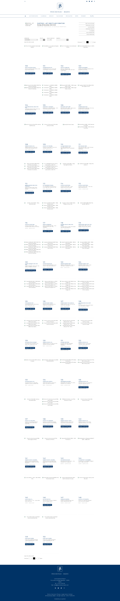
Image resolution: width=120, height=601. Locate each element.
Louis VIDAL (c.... (29, 499)
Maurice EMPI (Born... (48, 303)
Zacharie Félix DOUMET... (31, 342)
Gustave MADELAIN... (47, 263)
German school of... (83, 381)
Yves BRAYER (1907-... (29, 303)
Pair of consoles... (65, 67)
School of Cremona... (48, 420)
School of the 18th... (30, 420)
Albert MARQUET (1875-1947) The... (31, 264)
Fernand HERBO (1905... (83, 263)
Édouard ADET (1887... (66, 106)
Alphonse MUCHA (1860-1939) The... (31, 107)
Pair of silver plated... (30, 67)
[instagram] (89, 1)
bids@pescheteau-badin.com (61, 585)
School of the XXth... (83, 499)
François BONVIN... (65, 499)
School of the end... (48, 146)
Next (94, 42)
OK (44, 39)
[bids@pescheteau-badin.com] (87, 1)
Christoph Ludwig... (48, 381)
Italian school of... (30, 381)
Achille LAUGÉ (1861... (66, 185)
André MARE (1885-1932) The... (85, 224)
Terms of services (51, 594)
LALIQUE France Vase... (66, 146)
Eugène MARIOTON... (83, 106)
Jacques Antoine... (65, 342)
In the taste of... (47, 499)
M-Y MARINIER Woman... (48, 185)
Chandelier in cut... (48, 67)
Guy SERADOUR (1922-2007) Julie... (84, 303)
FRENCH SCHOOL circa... (66, 420)
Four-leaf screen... (29, 538)
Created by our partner (60, 599)
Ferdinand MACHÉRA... (66, 381)
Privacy (58, 594)
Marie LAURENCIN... (47, 224)
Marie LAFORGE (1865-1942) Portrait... (31, 186)
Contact (71, 594)
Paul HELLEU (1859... (82, 146)
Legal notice (64, 594)
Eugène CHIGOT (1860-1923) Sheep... (67, 225)
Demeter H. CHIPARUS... (48, 106)
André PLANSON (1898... (66, 263)
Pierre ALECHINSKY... (83, 67)
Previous (80, 42)
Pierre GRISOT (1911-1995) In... (67, 303)
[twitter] (92, 1)
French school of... (30, 146)
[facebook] (94, 1)
